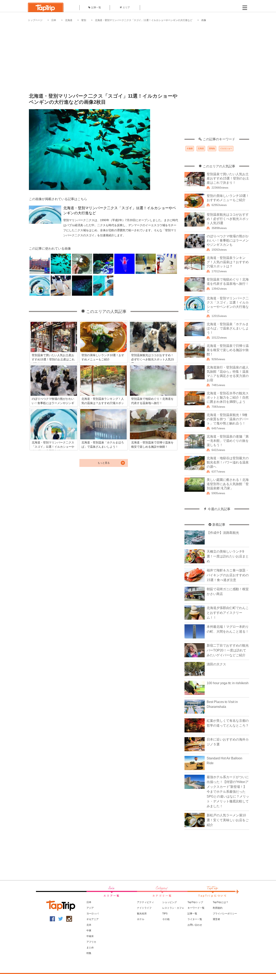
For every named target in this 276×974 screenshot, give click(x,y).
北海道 (68, 20)
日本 (53, 20)
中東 (88, 930)
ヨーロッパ (92, 913)
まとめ (90, 947)
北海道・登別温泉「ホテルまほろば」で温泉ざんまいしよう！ (228, 328)
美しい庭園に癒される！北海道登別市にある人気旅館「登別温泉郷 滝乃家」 (228, 484)
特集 (88, 953)
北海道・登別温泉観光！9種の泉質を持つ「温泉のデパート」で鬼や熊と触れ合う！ (228, 419)
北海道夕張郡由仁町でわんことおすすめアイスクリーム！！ (228, 612)
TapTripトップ (195, 902)
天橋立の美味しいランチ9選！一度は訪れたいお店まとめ (228, 556)
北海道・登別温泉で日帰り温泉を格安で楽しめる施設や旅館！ (228, 350)
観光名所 (142, 913)
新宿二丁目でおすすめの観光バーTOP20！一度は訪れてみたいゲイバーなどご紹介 (228, 650)
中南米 (90, 936)
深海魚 (212, 148)
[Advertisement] (138, 54)
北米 (88, 924)
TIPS (164, 913)
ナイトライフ (144, 907)
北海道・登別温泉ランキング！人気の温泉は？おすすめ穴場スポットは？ (228, 262)
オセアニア (92, 919)
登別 (83, 20)
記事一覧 (96, 7)
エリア (126, 7)
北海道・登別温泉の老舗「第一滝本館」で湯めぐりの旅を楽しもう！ (228, 441)
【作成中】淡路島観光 (223, 532)
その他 (166, 919)
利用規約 (217, 907)
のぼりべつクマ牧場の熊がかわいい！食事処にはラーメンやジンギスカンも (228, 240)
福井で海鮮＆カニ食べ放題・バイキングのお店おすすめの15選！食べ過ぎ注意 (228, 575)
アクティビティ (145, 902)
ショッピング (169, 902)
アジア (90, 907)
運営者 (216, 919)
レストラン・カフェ (173, 907)
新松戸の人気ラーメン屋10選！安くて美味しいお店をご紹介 (228, 820)
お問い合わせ (195, 924)
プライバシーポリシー (225, 913)
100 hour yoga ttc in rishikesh (228, 683)
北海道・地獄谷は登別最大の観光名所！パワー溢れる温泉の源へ (228, 462)
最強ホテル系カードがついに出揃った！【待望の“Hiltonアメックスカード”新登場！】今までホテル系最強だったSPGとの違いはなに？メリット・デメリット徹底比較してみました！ (228, 791)
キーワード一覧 (196, 907)
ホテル (140, 919)
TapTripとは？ (220, 902)
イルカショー (226, 148)
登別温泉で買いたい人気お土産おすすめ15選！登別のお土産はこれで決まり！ (228, 178)
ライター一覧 (195, 919)
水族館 (190, 148)
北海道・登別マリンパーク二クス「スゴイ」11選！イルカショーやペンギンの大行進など (143, 20)
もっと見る (104, 462)
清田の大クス (216, 664)
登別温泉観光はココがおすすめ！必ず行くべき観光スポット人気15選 (228, 219)
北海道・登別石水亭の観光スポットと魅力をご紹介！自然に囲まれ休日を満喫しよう (228, 397)
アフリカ (91, 941)
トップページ (35, 20)
